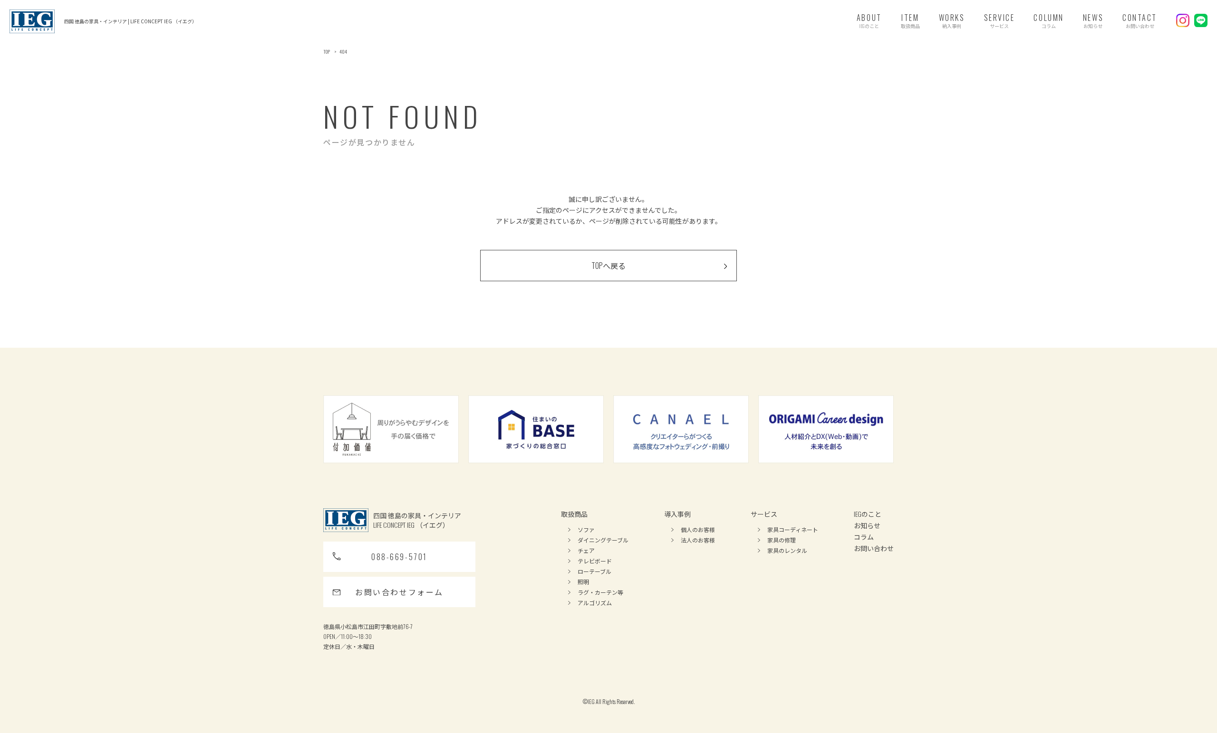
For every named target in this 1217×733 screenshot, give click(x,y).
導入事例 (677, 514)
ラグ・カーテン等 (600, 592)
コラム (864, 537)
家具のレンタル (787, 550)
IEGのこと (867, 514)
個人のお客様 (698, 529)
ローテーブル (594, 571)
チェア (586, 550)
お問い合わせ (874, 548)
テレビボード (595, 561)
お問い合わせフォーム (399, 592)
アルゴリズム (595, 603)
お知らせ (867, 525)
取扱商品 (574, 514)
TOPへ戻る (608, 265)
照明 (583, 582)
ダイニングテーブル (603, 540)
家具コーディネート (792, 529)
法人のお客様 (698, 540)
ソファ (586, 529)
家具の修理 (781, 540)
